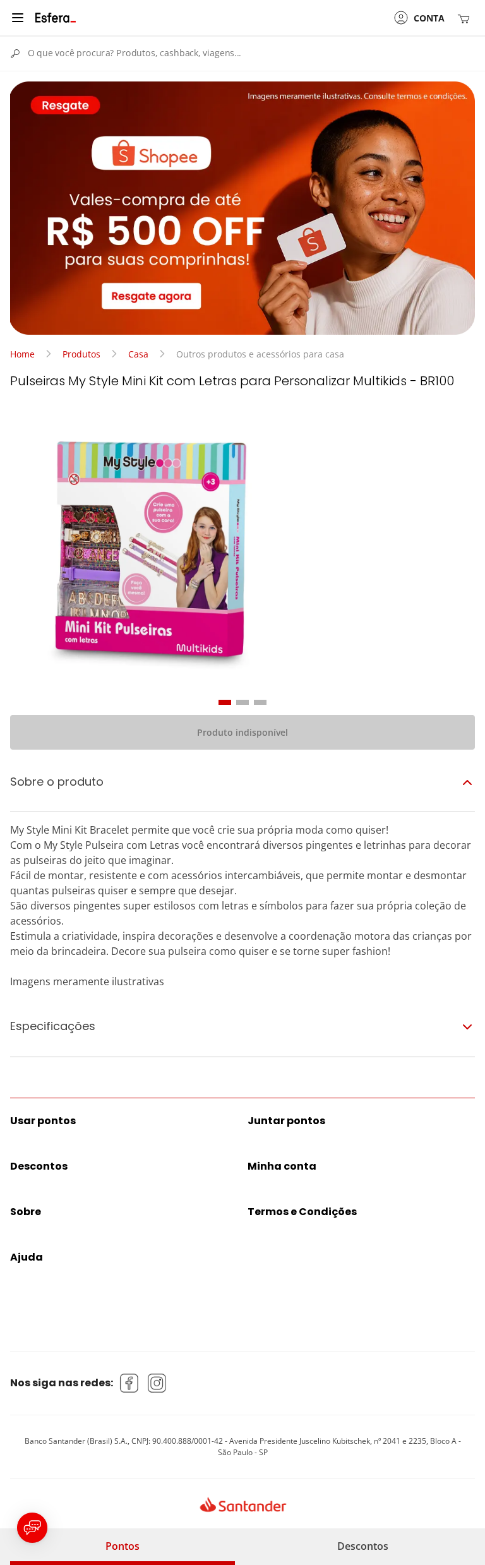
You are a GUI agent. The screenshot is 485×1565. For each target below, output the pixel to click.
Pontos (122, 1546)
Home (22, 354)
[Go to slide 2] (242, 702)
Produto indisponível (242, 732)
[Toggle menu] (17, 17)
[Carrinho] (466, 18)
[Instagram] (157, 1383)
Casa (138, 354)
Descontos (362, 1546)
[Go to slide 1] (225, 702)
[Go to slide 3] (260, 702)
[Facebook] (129, 1383)
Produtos (81, 354)
